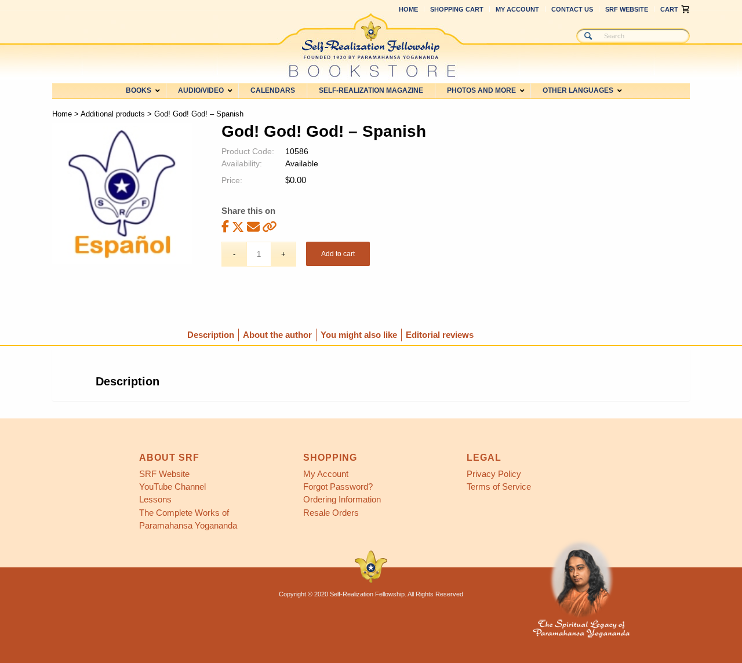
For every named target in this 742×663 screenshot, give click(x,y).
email (253, 226)
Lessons (155, 499)
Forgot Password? (338, 486)
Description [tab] (210, 335)
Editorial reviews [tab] (440, 335)
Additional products (113, 114)
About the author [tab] (277, 335)
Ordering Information (342, 499)
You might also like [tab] (359, 335)
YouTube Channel (172, 486)
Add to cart (338, 254)
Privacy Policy (494, 474)
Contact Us (572, 9)
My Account (517, 9)
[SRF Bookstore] (371, 45)
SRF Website (626, 9)
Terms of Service (499, 486)
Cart (669, 9)
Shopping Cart (456, 9)
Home (408, 9)
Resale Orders (331, 513)
